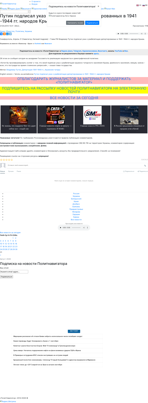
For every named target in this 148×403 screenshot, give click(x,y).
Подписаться (92, 23)
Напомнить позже (75, 23)
